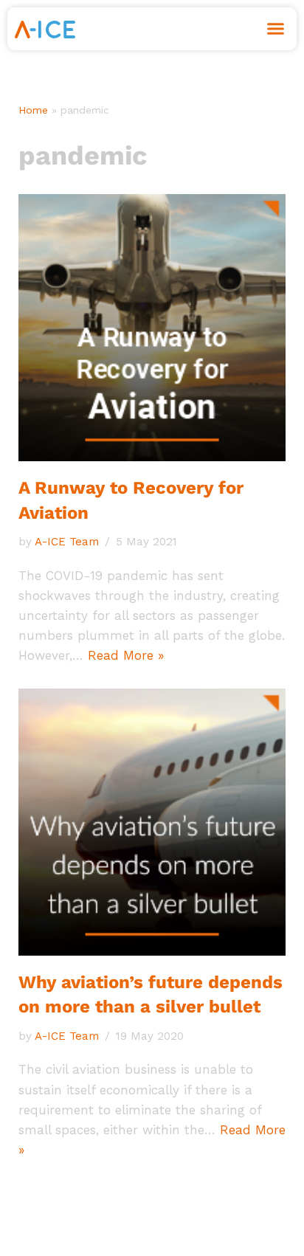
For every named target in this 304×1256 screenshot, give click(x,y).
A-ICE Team (67, 541)
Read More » (126, 655)
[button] (276, 29)
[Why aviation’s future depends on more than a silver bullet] (152, 822)
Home (33, 110)
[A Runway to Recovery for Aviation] (152, 327)
